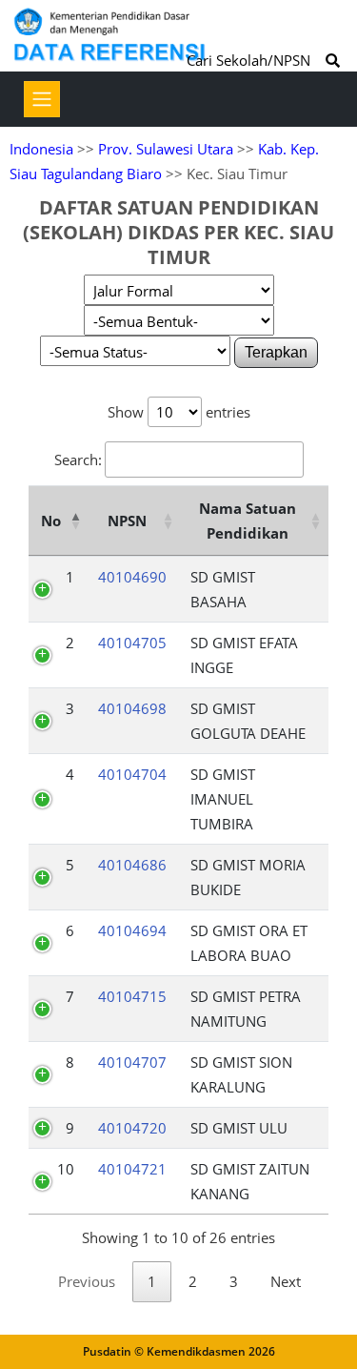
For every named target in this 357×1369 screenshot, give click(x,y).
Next (285, 1281)
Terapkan (276, 352)
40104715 (132, 996)
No (51, 520)
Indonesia (41, 148)
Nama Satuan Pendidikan (247, 520)
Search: (78, 459)
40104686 (132, 864)
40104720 (132, 1127)
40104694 (132, 930)
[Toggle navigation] (42, 99)
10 (65, 1168)
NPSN (127, 520)
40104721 (132, 1168)
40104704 (132, 774)
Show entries (179, 411)
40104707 (132, 1062)
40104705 (132, 642)
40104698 (132, 708)
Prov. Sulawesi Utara (165, 148)
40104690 (132, 576)
